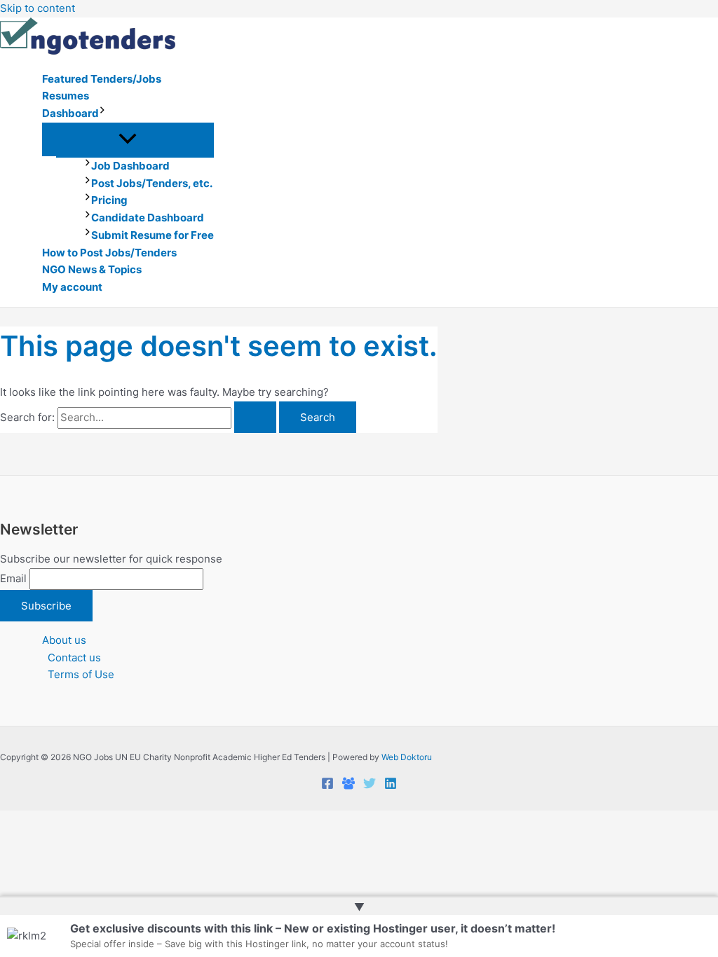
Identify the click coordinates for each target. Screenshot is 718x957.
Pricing (109, 200)
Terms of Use (81, 674)
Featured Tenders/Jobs (101, 78)
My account (72, 287)
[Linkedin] (390, 785)
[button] (102, 114)
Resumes (65, 95)
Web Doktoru (406, 757)
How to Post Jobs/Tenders (109, 252)
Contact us (74, 657)
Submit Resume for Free (152, 235)
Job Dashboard (130, 165)
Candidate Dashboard (147, 217)
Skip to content (37, 8)
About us (64, 640)
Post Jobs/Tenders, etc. (151, 183)
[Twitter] (369, 785)
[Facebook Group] (348, 785)
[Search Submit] (255, 417)
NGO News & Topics (92, 269)
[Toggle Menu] (128, 139)
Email (13, 578)
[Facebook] (327, 785)
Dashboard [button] (70, 113)
